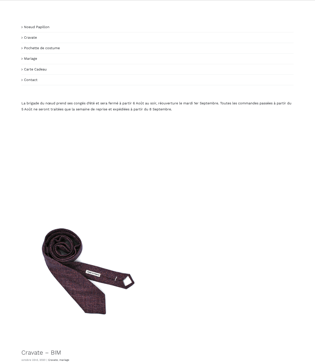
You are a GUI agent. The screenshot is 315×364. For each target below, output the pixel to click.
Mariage (30, 58)
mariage (64, 359)
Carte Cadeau (35, 69)
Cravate (30, 37)
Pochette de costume (42, 48)
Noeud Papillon (37, 27)
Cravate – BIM (41, 352)
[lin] (87, 275)
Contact (31, 80)
